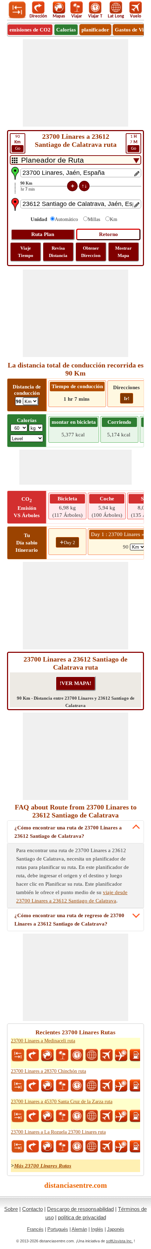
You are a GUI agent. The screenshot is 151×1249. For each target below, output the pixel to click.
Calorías (66, 30)
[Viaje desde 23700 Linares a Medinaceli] (62, 1055)
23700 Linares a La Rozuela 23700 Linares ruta (58, 1132)
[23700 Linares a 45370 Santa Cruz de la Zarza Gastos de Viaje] (136, 1116)
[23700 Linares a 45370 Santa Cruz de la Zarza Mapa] (47, 1116)
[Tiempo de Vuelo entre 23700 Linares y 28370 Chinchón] (121, 1086)
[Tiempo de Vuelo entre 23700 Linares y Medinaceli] (121, 1055)
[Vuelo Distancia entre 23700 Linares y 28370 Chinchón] (106, 1086)
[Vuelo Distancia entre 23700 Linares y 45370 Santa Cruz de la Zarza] (106, 1116)
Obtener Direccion (90, 251)
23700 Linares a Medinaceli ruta (43, 1040)
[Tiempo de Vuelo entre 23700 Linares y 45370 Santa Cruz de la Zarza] (121, 1116)
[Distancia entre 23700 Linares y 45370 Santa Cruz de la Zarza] (18, 1116)
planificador (95, 30)
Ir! (126, 398)
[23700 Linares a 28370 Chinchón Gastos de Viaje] (136, 1086)
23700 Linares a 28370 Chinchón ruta (48, 1071)
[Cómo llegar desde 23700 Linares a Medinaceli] (33, 1055)
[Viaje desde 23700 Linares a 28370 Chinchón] (62, 1086)
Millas (94, 219)
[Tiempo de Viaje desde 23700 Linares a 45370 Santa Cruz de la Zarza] (77, 1116)
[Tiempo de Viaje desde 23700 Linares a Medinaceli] (77, 1055)
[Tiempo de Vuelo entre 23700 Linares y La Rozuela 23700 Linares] (121, 1147)
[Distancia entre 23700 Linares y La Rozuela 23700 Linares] (18, 1147)
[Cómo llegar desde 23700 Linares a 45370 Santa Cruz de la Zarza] (33, 1116)
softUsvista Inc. (119, 1241)
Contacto (32, 1209)
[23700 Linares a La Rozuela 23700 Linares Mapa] (47, 1147)
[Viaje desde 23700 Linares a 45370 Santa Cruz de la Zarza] (62, 1116)
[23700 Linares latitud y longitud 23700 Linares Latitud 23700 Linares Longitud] (92, 1055)
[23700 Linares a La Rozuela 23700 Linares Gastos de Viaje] (136, 1147)
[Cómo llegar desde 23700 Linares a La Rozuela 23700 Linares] (33, 1147)
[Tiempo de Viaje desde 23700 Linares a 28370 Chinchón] (77, 1086)
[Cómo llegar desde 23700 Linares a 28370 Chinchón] (33, 1086)
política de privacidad (82, 1217)
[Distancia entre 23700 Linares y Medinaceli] (18, 1055)
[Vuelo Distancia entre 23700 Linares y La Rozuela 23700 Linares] (106, 1147)
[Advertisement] (75, 83)
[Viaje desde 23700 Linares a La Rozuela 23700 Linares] (62, 1147)
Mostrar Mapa (123, 251)
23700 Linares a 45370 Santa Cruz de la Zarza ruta (61, 1101)
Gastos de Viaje (133, 30)
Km (113, 219)
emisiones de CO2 (30, 30)
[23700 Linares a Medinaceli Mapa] (47, 1055)
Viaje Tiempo (25, 251)
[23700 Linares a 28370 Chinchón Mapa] (47, 1086)
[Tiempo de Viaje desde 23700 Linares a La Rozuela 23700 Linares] (77, 1147)
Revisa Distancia (58, 251)
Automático (66, 219)
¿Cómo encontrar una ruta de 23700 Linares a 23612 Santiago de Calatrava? (68, 832)
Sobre (11, 1209)
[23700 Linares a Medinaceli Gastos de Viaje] (136, 1055)
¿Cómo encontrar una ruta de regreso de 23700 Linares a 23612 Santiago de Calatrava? (69, 920)
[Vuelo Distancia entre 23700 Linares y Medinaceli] (106, 1055)
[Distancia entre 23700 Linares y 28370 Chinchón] (18, 1086)
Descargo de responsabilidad (80, 1209)
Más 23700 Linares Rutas (42, 1166)
